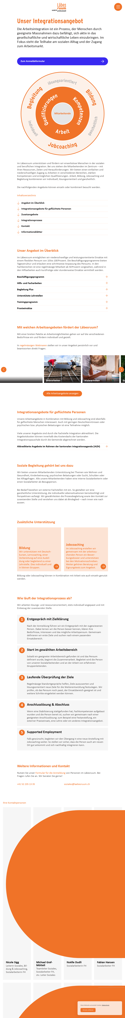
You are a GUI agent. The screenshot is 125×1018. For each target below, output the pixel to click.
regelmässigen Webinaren (33, 345)
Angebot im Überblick (32, 203)
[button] (3, 369)
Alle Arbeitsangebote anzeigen (62, 393)
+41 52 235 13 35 (26, 784)
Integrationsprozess (31, 220)
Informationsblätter (31, 232)
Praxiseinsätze (24, 308)
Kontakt (25, 226)
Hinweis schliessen (88, 1010)
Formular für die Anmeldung (50, 773)
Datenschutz (105, 1005)
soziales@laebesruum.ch (77, 784)
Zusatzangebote (29, 214)
